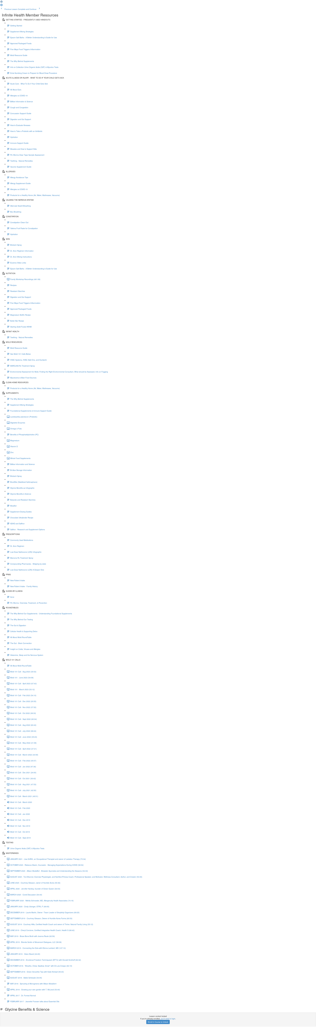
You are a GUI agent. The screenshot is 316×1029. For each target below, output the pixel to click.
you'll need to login (168, 1018)
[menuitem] (1, 5)
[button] (1, 2)
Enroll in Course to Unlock (158, 1022)
